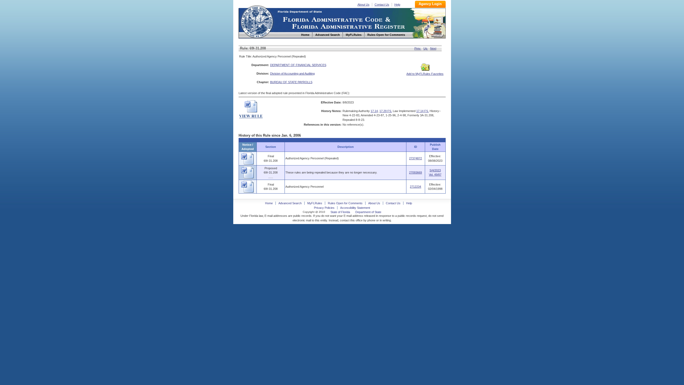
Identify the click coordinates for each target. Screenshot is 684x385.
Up (425, 48)
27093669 (415, 172)
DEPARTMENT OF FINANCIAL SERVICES (298, 65)
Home (256, 21)
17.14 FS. (422, 111)
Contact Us (382, 4)
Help (397, 4)
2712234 (415, 186)
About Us (363, 4)
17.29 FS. (385, 111)
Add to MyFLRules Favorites (425, 73)
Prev (417, 48)
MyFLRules (314, 203)
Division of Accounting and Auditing (292, 73)
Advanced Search (290, 203)
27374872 (415, 158)
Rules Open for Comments (345, 203)
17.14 (374, 111)
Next (433, 48)
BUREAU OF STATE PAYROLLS (291, 82)
